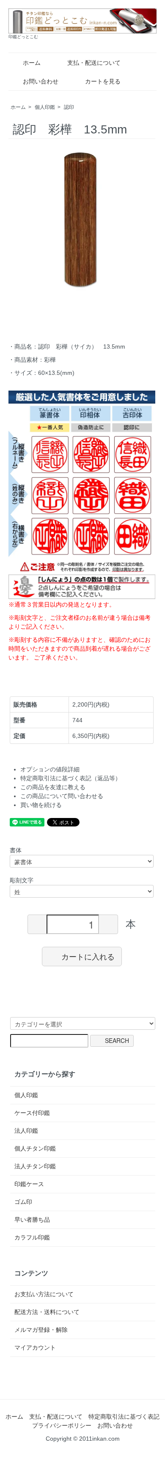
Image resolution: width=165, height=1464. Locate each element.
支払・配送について (94, 62)
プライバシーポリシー (61, 1425)
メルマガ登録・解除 (41, 1329)
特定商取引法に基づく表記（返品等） (70, 778)
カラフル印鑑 (32, 1237)
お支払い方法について (44, 1294)
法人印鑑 (26, 1130)
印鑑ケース (29, 1184)
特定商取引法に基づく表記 (124, 1416)
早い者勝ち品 (32, 1219)
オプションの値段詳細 (50, 769)
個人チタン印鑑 (35, 1148)
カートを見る (103, 81)
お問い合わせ (40, 81)
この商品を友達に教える (52, 787)
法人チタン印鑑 (35, 1166)
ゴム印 (23, 1201)
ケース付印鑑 (32, 1112)
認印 (69, 107)
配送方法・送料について (47, 1312)
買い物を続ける (41, 804)
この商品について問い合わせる (61, 796)
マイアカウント (35, 1347)
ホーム (32, 62)
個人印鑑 (45, 107)
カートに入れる (88, 956)
